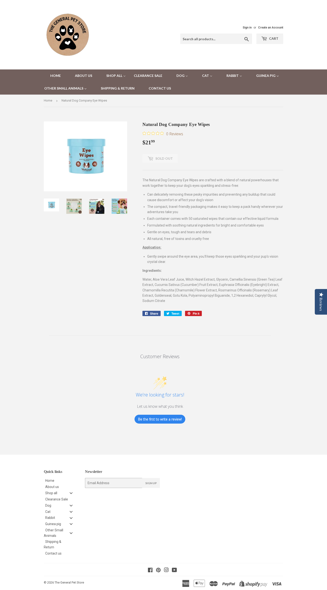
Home (48, 100)
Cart (273, 38)
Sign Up (151, 483)
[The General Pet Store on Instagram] (166, 571)
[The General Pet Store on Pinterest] (158, 571)
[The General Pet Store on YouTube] (174, 571)
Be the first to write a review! (160, 419)
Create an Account (270, 27)
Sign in (247, 27)
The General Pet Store (69, 582)
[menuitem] (52, 75)
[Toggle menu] (71, 493)
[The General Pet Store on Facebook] (150, 571)
